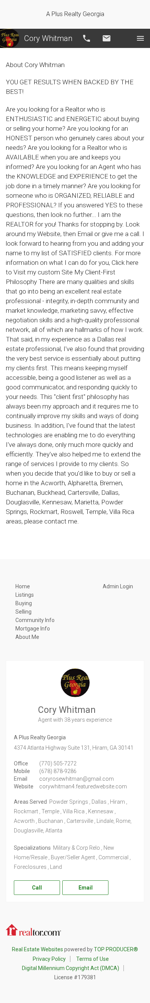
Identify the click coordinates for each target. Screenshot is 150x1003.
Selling (23, 612)
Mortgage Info (32, 628)
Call (86, 38)
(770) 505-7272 (58, 763)
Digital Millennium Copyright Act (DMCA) (70, 968)
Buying (23, 603)
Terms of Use (92, 959)
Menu (140, 38)
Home (22, 586)
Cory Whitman (48, 38)
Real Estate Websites (37, 949)
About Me (27, 637)
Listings (24, 595)
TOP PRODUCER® (116, 949)
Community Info (35, 620)
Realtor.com (33, 929)
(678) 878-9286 (58, 771)
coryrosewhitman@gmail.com (76, 779)
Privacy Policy (49, 959)
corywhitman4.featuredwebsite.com (83, 786)
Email (106, 38)
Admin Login (118, 586)
